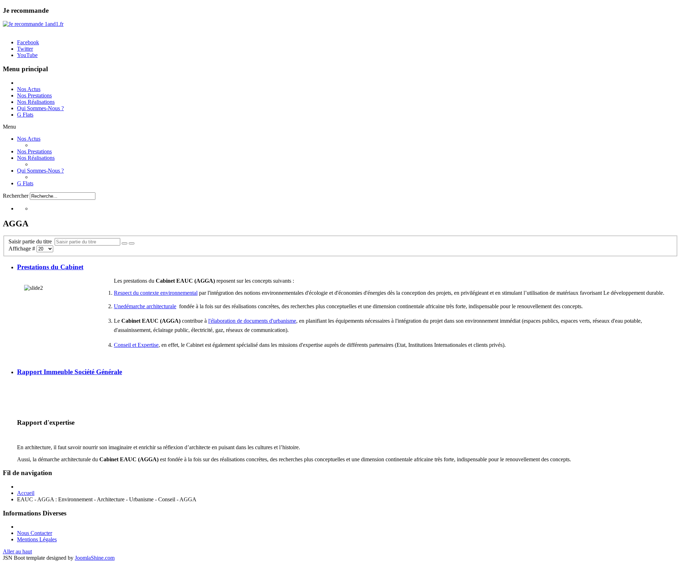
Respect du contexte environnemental (156, 293)
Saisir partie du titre (32, 241)
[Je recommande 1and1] (33, 24)
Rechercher (15, 196)
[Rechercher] (124, 243)
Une (118, 306)
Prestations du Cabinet (50, 267)
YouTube (27, 55)
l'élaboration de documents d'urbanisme (252, 321)
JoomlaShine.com (95, 558)
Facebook (28, 42)
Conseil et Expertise (136, 345)
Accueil (25, 493)
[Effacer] (131, 243)
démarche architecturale (149, 306)
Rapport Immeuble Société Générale (69, 372)
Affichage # (23, 249)
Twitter (25, 49)
